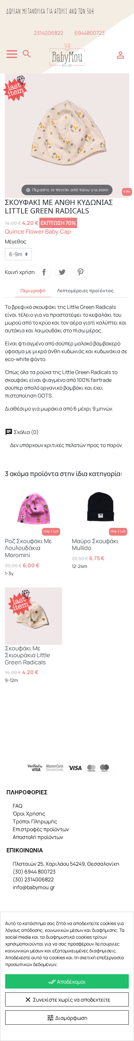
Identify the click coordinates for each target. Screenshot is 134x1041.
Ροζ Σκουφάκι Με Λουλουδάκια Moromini (28, 548)
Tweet (62, 272)
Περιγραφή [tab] (33, 290)
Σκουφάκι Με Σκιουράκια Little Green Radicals (27, 655)
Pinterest (80, 272)
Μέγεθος (15, 241)
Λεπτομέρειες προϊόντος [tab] (85, 290)
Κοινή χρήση (43, 272)
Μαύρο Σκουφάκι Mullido (95, 544)
